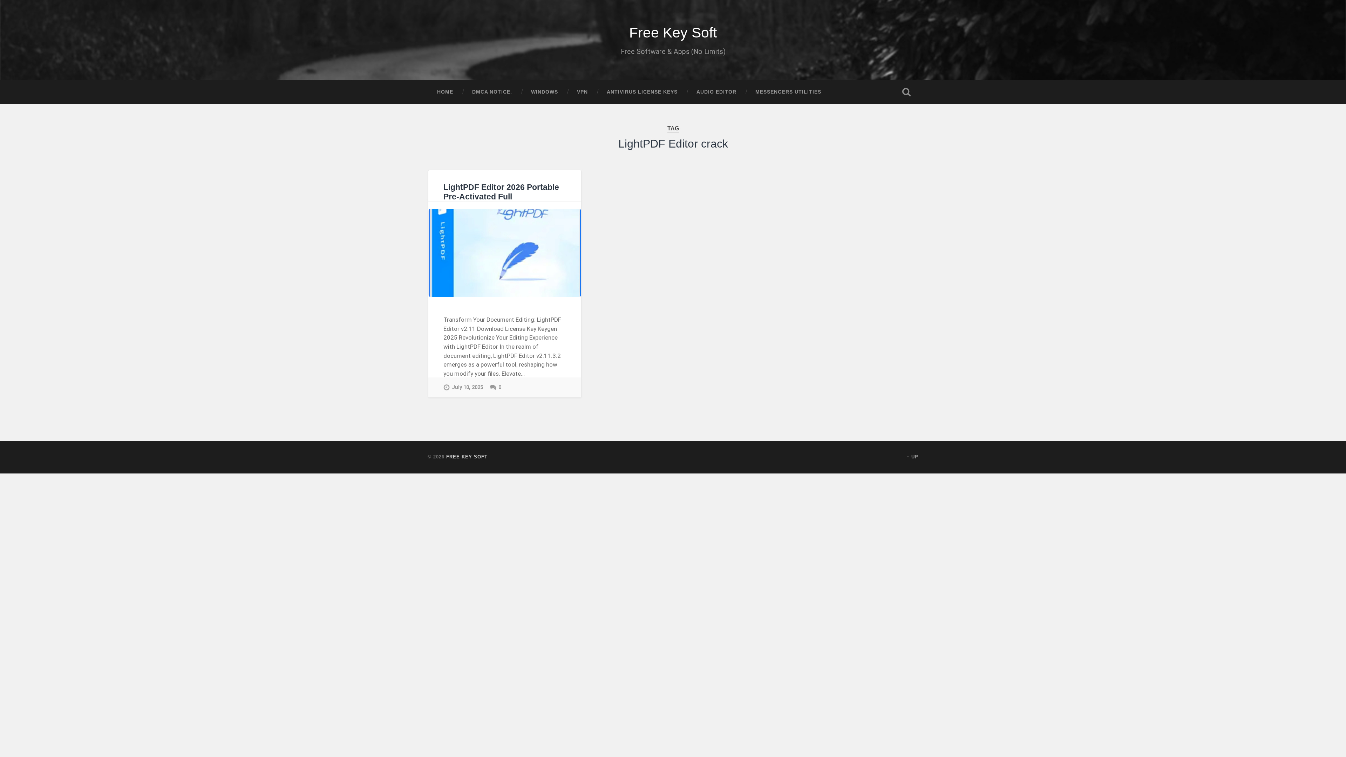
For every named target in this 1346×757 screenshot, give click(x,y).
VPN (582, 92)
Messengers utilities (788, 92)
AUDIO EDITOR (716, 92)
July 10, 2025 (467, 387)
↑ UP (912, 456)
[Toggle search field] (906, 92)
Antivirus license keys (642, 92)
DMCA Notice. (492, 92)
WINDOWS (544, 92)
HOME (445, 92)
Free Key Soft (673, 33)
